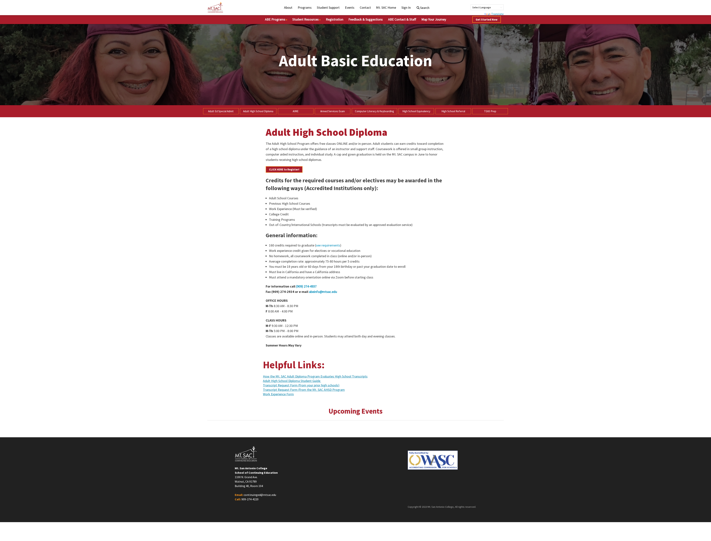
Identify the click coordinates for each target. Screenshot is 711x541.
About (288, 7)
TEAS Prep (490, 111)
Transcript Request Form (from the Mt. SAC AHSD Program (304, 390)
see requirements (328, 245)
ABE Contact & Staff (402, 19)
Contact (365, 7)
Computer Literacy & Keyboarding (374, 111)
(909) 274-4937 (306, 286)
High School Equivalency (416, 111)
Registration (334, 19)
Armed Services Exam (332, 111)
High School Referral (453, 111)
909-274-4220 (249, 499)
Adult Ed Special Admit (221, 111)
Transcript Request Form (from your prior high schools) (301, 385)
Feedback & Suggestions (365, 19)
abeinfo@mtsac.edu (323, 292)
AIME (295, 111)
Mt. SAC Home (386, 7)
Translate (497, 14)
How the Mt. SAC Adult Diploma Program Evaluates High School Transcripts (315, 376)
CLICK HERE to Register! (284, 169)
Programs (305, 7)
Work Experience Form (278, 394)
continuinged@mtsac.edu (260, 495)
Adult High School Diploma (258, 111)
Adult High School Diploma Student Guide (292, 381)
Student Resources (305, 19)
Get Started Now (487, 19)
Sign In (406, 7)
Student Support (328, 7)
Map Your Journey (433, 19)
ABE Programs (275, 19)
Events (349, 7)
